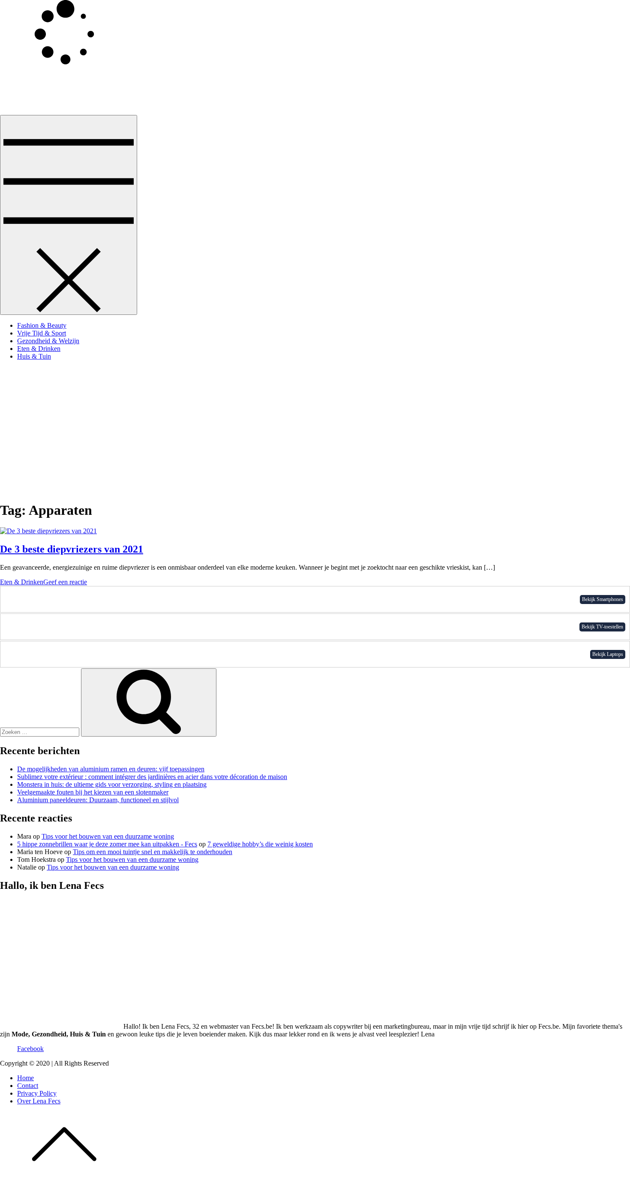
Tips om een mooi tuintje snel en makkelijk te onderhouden (152, 851)
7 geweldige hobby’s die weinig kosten (260, 844)
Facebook (30, 1048)
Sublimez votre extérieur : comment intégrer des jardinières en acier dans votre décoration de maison (152, 776)
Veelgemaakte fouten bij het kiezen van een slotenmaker (92, 792)
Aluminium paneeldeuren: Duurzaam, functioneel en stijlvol (98, 799)
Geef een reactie (65, 582)
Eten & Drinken (38, 348)
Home (25, 1077)
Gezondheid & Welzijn (48, 340)
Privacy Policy (37, 1093)
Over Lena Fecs (38, 1101)
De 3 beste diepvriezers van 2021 (71, 549)
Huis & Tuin (34, 356)
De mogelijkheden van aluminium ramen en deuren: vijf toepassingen (110, 769)
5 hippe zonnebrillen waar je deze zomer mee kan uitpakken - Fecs (107, 844)
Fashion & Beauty (41, 325)
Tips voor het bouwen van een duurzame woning (108, 836)
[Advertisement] (315, 427)
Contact (27, 1085)
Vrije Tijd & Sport (41, 333)
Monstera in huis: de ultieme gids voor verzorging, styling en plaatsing (112, 784)
